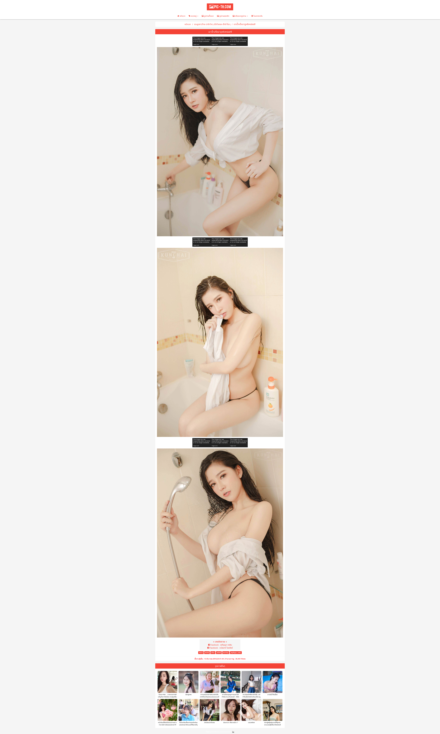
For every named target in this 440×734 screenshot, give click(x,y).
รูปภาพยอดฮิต (224, 16)
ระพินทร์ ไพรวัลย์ (226, 647)
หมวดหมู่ (193, 16)
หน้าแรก (182, 16)
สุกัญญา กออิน (226, 644)
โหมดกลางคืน (258, 16)
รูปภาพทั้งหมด (209, 16)
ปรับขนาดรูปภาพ (241, 16)
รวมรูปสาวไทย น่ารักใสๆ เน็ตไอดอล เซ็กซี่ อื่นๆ (212, 24)
